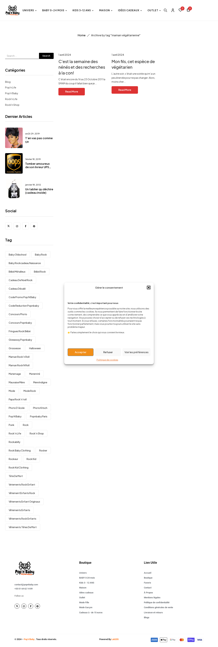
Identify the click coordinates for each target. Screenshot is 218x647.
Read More (71, 91)
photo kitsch (40, 407)
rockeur (13, 458)
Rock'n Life (11, 99)
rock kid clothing (18, 467)
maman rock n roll (19, 365)
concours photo (18, 314)
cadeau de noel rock (21, 280)
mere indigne (40, 382)
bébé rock (40, 271)
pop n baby (15, 416)
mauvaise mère (17, 382)
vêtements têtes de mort (23, 527)
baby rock (41, 254)
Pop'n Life (10, 87)
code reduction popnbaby (24, 305)
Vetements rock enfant (22, 484)
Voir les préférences (136, 352)
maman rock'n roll (19, 356)
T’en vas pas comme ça (39, 139)
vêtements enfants (19, 510)
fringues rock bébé (19, 331)
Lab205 (115, 639)
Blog (8, 81)
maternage (15, 373)
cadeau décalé (17, 288)
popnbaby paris (38, 416)
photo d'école (17, 407)
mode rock (30, 390)
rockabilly (14, 441)
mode (12, 390)
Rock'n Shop (12, 104)
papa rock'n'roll (18, 399)
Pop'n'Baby (11, 93)
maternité (34, 373)
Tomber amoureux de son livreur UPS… (38, 165)
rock (26, 424)
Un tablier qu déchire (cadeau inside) (39, 191)
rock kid (31, 458)
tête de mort (16, 475)
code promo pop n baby (22, 297)
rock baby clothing (20, 450)
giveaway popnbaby (20, 339)
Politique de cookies (107, 359)
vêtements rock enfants (22, 518)
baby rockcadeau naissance (25, 263)
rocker (43, 450)
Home (81, 35)
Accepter (80, 352)
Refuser (108, 352)
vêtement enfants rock (22, 493)
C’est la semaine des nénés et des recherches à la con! (81, 67)
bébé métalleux (17, 271)
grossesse (15, 348)
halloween (35, 348)
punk (11, 424)
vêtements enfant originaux (24, 501)
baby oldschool (17, 254)
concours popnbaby (20, 322)
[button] (148, 287)
